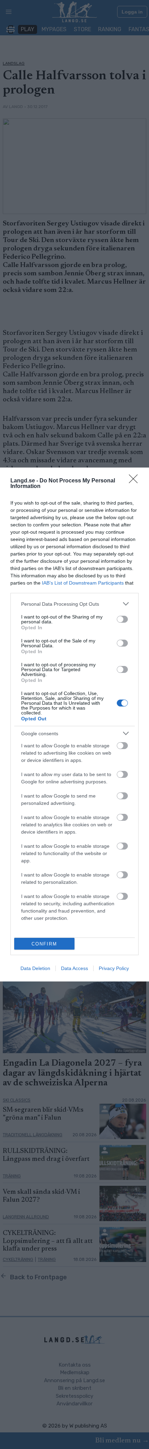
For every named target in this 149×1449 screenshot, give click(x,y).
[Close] (135, 481)
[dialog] (74, 724)
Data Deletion (35, 968)
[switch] (122, 619)
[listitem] (74, 603)
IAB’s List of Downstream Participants (83, 583)
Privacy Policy (114, 968)
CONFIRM (44, 943)
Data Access (74, 968)
